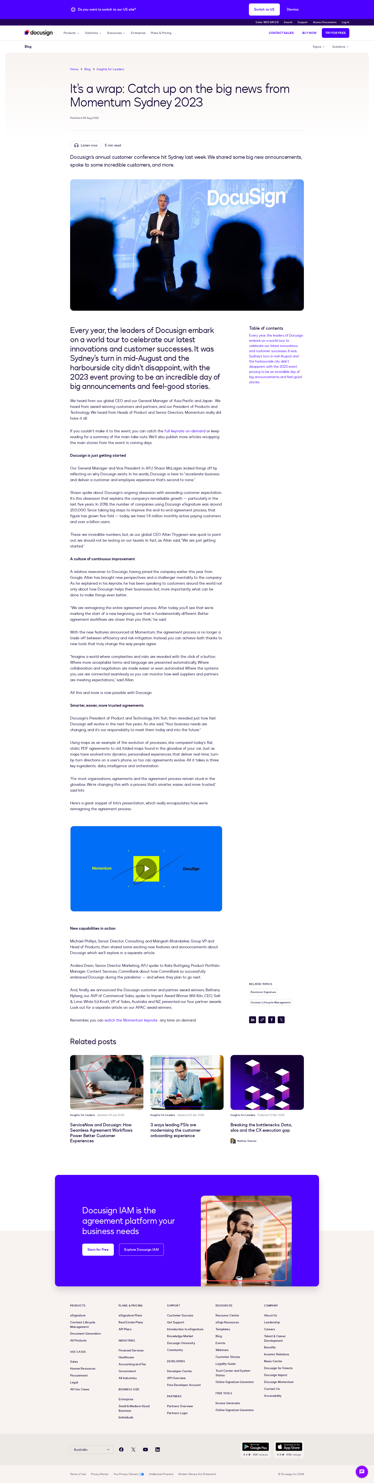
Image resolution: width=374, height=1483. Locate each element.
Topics (317, 47)
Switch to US (264, 9)
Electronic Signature (263, 992)
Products (70, 33)
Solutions (91, 33)
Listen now (89, 145)
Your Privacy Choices (125, 1474)
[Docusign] (39, 33)
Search (288, 22)
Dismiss (293, 9)
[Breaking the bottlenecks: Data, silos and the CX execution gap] (267, 1082)
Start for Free (98, 1249)
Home (74, 69)
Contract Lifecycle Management (271, 1002)
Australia (80, 1449)
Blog (87, 69)
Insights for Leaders (110, 69)
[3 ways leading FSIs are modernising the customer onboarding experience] (187, 1082)
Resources (114, 33)
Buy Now (309, 33)
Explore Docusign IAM (141, 1249)
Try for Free (335, 33)
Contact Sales (281, 33)
